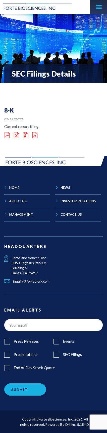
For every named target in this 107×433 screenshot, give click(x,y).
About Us (17, 201)
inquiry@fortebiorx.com (31, 281)
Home (14, 188)
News (65, 188)
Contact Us (71, 214)
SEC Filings (72, 354)
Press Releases (26, 341)
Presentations (25, 354)
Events (68, 341)
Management (21, 214)
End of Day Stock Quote (34, 367)
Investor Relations (78, 201)
